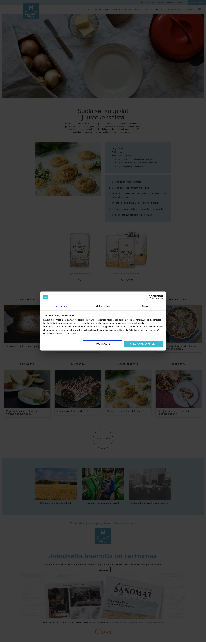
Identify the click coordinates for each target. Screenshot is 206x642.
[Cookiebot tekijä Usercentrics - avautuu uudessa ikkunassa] (150, 297)
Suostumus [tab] (61, 306)
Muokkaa (101, 344)
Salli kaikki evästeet (143, 344)
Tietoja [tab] (145, 306)
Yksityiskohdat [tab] (103, 306)
